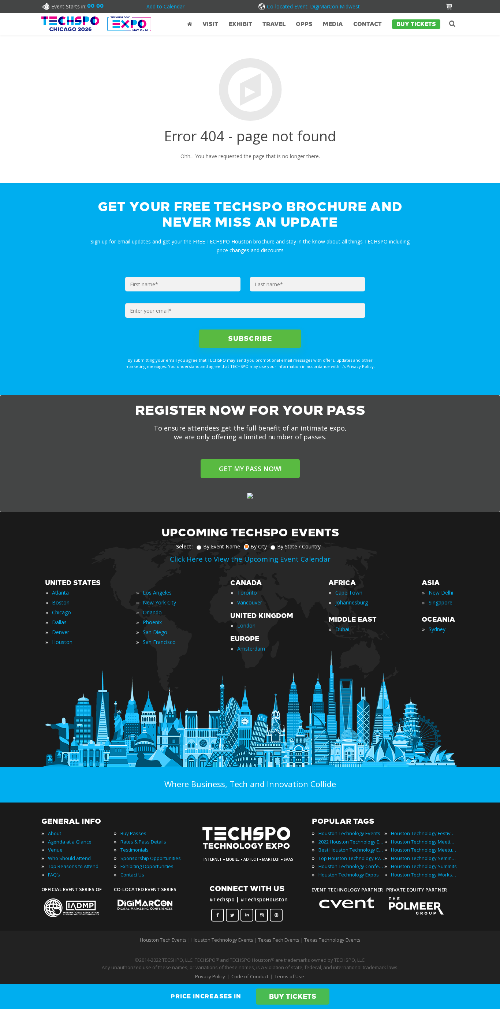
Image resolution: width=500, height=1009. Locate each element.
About (54, 833)
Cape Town (348, 592)
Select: (184, 546)
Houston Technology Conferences (351, 866)
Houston (62, 641)
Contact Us (132, 874)
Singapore (440, 602)
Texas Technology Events (332, 940)
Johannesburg (351, 602)
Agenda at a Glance (70, 841)
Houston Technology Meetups (424, 849)
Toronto (247, 592)
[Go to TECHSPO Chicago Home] (96, 24)
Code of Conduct (249, 976)
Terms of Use (289, 976)
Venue (55, 849)
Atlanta (60, 592)
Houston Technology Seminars (424, 858)
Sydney (437, 629)
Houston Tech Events (164, 940)
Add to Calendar (165, 6)
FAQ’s (54, 874)
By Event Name (221, 546)
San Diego (155, 632)
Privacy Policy (210, 976)
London (246, 625)
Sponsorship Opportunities (150, 858)
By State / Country (299, 546)
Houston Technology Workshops (424, 874)
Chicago (61, 612)
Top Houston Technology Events (351, 858)
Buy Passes (133, 833)
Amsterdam (251, 648)
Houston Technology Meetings (424, 841)
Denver (60, 632)
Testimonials (134, 849)
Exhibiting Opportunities (146, 866)
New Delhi (441, 592)
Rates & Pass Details (143, 841)
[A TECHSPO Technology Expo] (251, 849)
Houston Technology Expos (348, 874)
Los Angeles (157, 592)
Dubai (342, 629)
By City (258, 546)
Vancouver (249, 602)
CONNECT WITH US (246, 888)
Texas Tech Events (278, 940)
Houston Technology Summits (424, 866)
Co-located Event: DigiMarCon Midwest (313, 6)
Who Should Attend (69, 858)
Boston (61, 602)
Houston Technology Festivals (424, 833)
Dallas (59, 622)
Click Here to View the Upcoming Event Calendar (250, 559)
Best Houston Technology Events (351, 849)
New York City (159, 602)
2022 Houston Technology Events (351, 841)
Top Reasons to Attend (73, 866)
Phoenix (152, 622)
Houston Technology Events (349, 833)
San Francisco (159, 641)
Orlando (152, 612)
